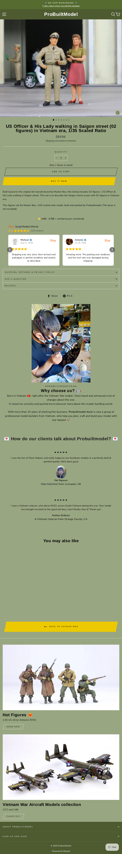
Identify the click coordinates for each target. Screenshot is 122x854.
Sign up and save (15, 836)
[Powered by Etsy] (53, 240)
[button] (9, 249)
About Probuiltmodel (18, 827)
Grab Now (13, 727)
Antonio (79, 240)
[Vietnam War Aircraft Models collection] (61, 767)
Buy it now (59, 181)
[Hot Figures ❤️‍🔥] (61, 677)
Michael (24, 240)
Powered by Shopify (61, 851)
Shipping (50, 141)
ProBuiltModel (61, 14)
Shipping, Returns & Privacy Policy (30, 272)
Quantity (61, 152)
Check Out (13, 816)
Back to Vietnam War (63, 627)
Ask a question (16, 279)
